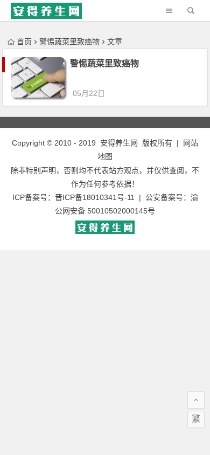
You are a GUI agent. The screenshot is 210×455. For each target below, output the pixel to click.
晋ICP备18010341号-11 (95, 197)
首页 (24, 41)
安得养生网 (119, 143)
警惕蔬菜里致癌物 (104, 63)
